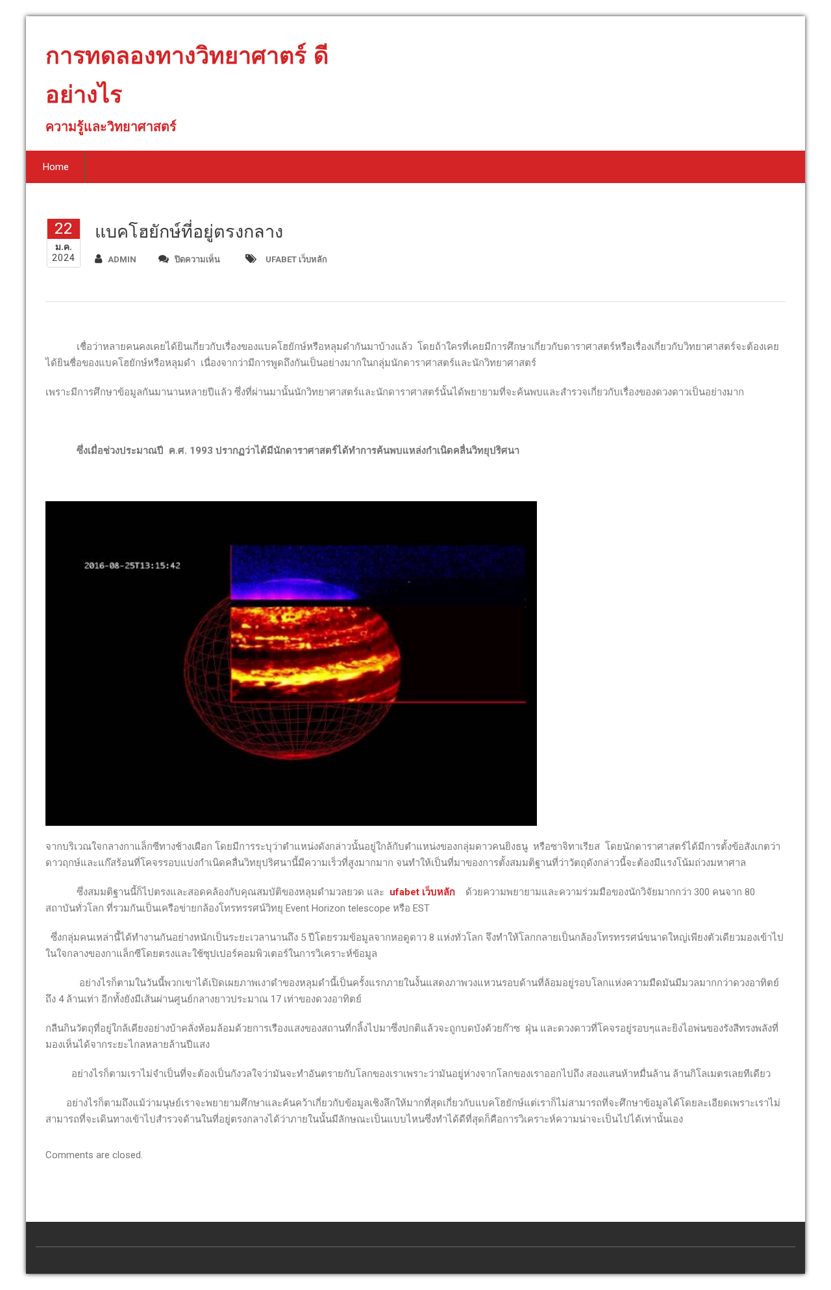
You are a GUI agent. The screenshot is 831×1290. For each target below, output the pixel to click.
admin (122, 259)
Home (56, 167)
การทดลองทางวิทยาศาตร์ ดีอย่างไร (187, 80)
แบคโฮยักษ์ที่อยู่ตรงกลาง (189, 231)
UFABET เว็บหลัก (296, 259)
